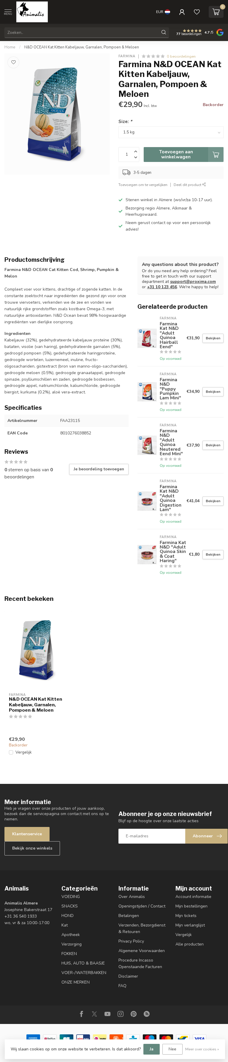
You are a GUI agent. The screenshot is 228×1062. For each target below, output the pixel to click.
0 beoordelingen (181, 56)
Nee (172, 1049)
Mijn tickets (186, 915)
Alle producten (189, 944)
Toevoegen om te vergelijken (142, 184)
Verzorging (71, 944)
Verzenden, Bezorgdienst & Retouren (141, 928)
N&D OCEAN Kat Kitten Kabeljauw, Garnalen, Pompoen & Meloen (81, 47)
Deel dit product (188, 184)
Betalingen (128, 915)
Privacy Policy (131, 941)
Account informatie (193, 896)
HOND (67, 915)
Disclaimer (128, 976)
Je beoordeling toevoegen (99, 469)
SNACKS (69, 906)
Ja (151, 1049)
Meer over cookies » (202, 1049)
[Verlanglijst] (197, 12)
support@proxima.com (193, 281)
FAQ (122, 986)
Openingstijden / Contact (141, 906)
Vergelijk (23, 752)
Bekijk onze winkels (32, 848)
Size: (125, 121)
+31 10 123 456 (162, 287)
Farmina (126, 56)
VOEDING (70, 896)
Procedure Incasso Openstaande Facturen (140, 963)
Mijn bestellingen (191, 906)
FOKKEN (69, 954)
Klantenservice (27, 834)
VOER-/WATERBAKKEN (83, 973)
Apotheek (70, 934)
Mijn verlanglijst (190, 925)
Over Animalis (131, 896)
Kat (64, 925)
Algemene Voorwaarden (141, 951)
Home (9, 47)
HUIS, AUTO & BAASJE (83, 963)
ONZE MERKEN (75, 982)
